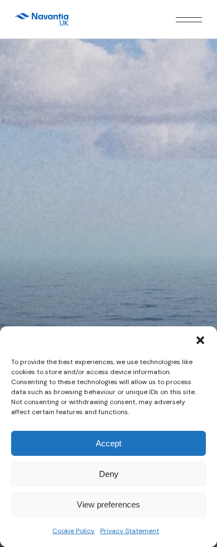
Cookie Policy (73, 530)
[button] (200, 340)
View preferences (108, 504)
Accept (108, 443)
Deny (109, 474)
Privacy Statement (129, 530)
